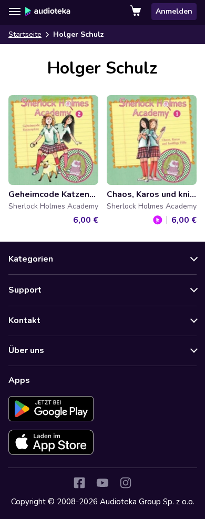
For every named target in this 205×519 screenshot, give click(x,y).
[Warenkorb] (136, 11)
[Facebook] (79, 482)
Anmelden (174, 11)
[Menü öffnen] (14, 11)
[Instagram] (125, 482)
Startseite (25, 34)
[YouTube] (102, 482)
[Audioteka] (47, 11)
